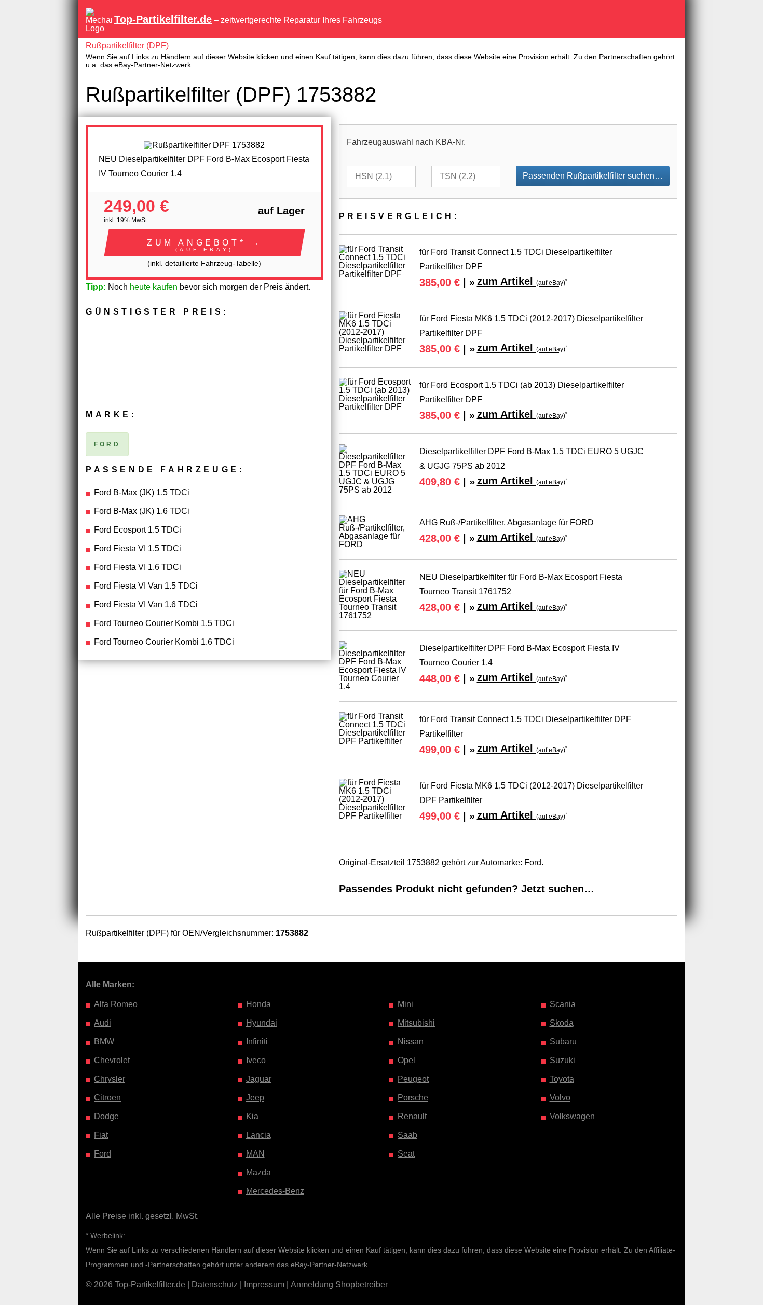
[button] (204, 242)
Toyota (562, 1079)
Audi (102, 1022)
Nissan (411, 1041)
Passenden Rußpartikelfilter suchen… (593, 175)
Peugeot (413, 1079)
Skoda (562, 1022)
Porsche (413, 1097)
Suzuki (562, 1060)
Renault (412, 1116)
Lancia (258, 1135)
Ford (102, 1153)
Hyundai (261, 1022)
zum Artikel (521, 281)
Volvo (560, 1097)
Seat (406, 1153)
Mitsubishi (416, 1022)
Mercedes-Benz (275, 1191)
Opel (406, 1060)
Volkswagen (572, 1116)
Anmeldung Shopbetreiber (339, 1284)
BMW (104, 1041)
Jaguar (258, 1079)
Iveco (256, 1060)
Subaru (563, 1041)
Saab (407, 1135)
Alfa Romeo (116, 1004)
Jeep (255, 1097)
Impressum (264, 1284)
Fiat (101, 1135)
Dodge (106, 1116)
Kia (252, 1116)
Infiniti (257, 1041)
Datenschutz (215, 1284)
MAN (255, 1153)
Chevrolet (112, 1060)
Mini (405, 1004)
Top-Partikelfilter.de (163, 19)
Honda (258, 1004)
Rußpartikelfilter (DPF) (127, 45)
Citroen (107, 1097)
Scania (563, 1004)
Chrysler (109, 1079)
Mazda (258, 1172)
